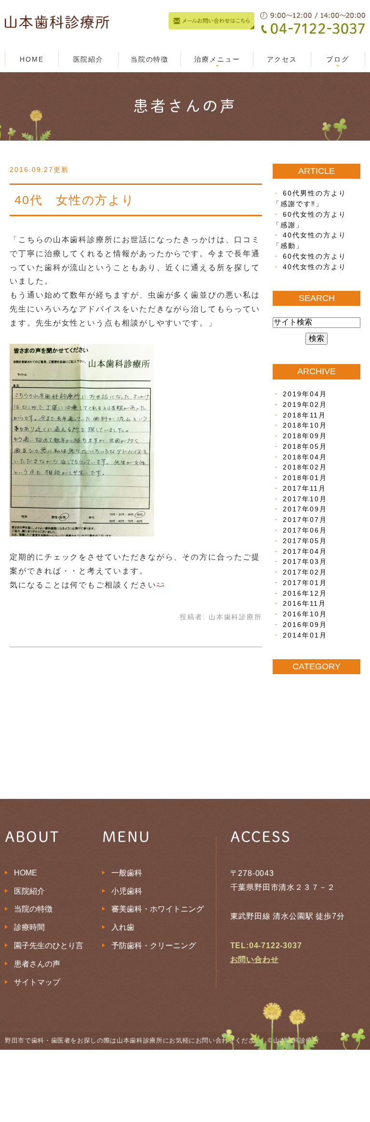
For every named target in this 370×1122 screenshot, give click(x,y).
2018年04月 (305, 457)
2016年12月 (305, 593)
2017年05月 (305, 541)
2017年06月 (305, 530)
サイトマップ (37, 982)
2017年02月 (305, 572)
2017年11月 (304, 488)
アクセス (282, 59)
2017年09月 (305, 509)
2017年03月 (305, 561)
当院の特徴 (150, 59)
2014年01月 (305, 635)
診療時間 (29, 927)
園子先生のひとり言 (48, 945)
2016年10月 (305, 614)
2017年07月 (305, 519)
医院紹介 (88, 59)
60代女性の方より (314, 256)
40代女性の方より (314, 267)
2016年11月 (304, 603)
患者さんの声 (37, 964)
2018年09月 (305, 436)
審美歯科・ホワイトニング (157, 909)
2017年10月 (305, 499)
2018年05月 (305, 446)
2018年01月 (305, 478)
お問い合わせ (254, 959)
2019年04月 (305, 394)
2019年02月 (305, 404)
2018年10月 (305, 425)
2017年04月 (305, 551)
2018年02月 (305, 467)
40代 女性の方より (74, 200)
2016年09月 (305, 624)
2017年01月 (305, 583)
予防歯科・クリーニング (153, 945)
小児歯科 (126, 891)
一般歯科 (126, 873)
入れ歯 (122, 927)
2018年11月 (304, 415)
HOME (32, 59)
